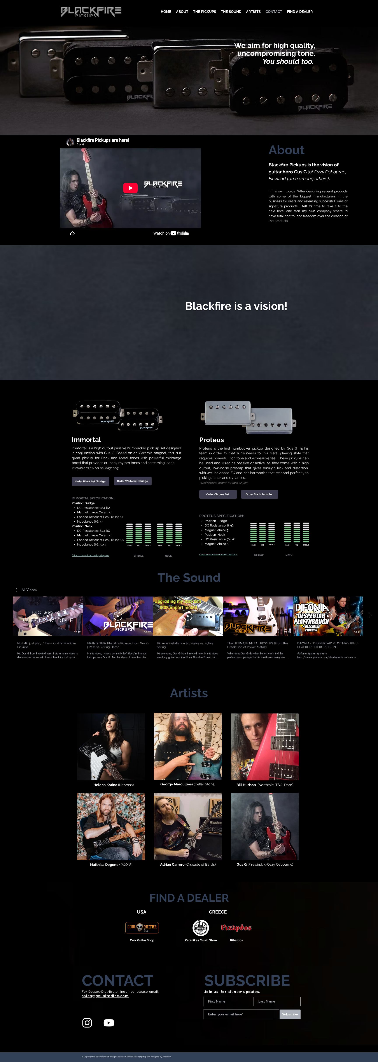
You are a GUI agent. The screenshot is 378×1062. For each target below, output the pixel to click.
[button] (26, 590)
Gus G (242, 864)
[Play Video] (48, 616)
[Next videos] (370, 615)
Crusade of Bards (200, 864)
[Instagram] (87, 1023)
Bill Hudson (246, 785)
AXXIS (126, 865)
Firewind (255, 864)
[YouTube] (108, 1023)
